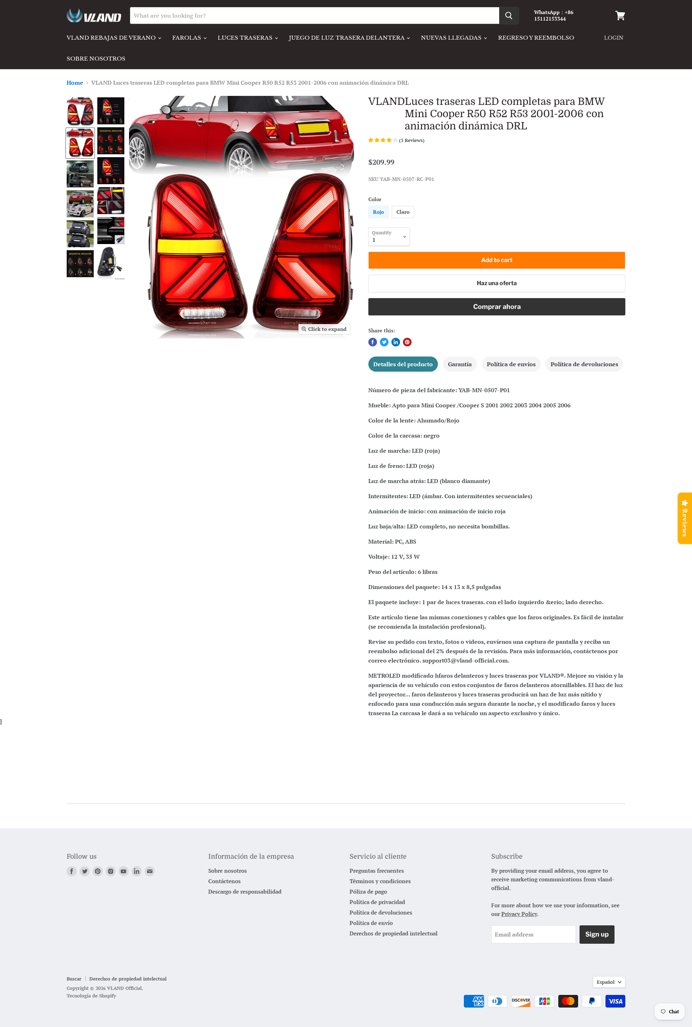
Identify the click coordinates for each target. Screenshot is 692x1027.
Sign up (597, 934)
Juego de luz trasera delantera (347, 37)
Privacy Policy (519, 913)
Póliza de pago (368, 891)
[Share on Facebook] (372, 342)
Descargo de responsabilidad (244, 891)
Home (75, 82)
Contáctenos (224, 881)
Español (606, 982)
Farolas (187, 37)
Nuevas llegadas (452, 37)
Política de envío (371, 922)
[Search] (509, 15)
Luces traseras (246, 37)
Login (614, 38)
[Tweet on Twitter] (384, 342)
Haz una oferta (497, 283)
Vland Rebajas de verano (112, 37)
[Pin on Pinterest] (407, 342)
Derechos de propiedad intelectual (394, 933)
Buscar (74, 978)
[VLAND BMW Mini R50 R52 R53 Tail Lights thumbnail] (80, 111)
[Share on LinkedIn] (395, 342)
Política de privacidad (377, 902)
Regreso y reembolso (536, 37)
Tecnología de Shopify (91, 995)
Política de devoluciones (381, 912)
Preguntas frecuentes (377, 870)
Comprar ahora (497, 306)
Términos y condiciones (380, 881)
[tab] (403, 364)
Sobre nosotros (96, 58)
